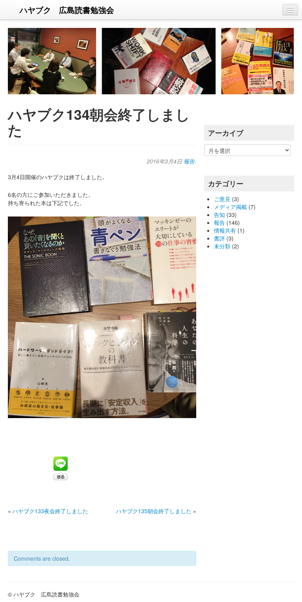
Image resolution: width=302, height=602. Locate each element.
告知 (219, 214)
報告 (189, 161)
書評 (219, 238)
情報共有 (225, 230)
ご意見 (222, 199)
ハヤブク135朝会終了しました (154, 511)
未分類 (222, 246)
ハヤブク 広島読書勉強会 (67, 9)
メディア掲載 (230, 207)
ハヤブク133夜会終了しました (50, 511)
